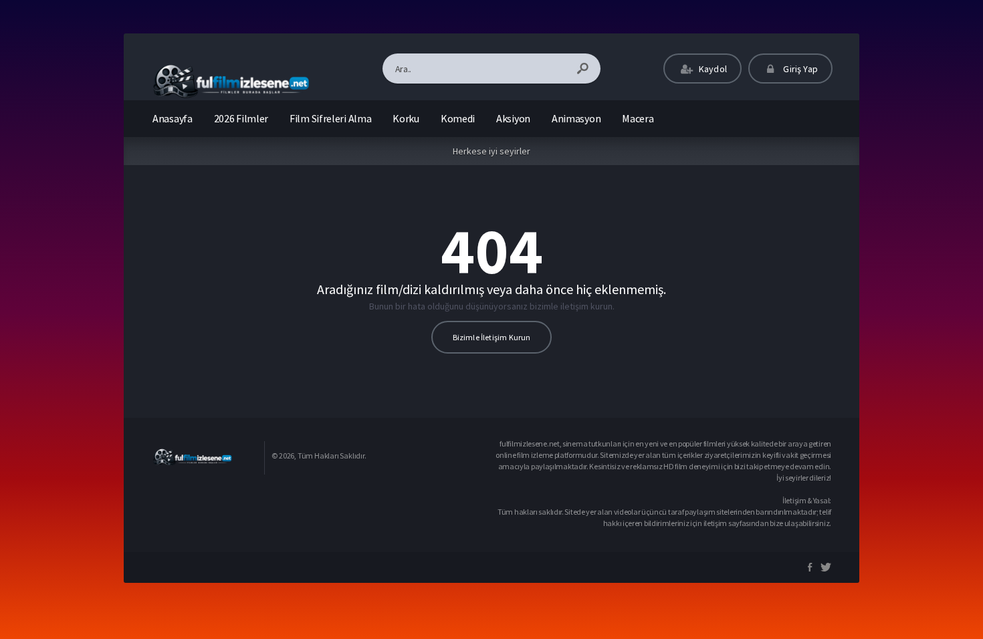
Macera (637, 118)
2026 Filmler (241, 118)
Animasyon (576, 118)
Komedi (458, 118)
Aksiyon (513, 118)
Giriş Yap (799, 69)
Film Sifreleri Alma (330, 118)
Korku (406, 118)
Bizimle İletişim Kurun (492, 337)
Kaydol (712, 69)
